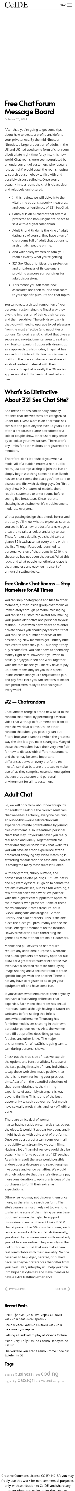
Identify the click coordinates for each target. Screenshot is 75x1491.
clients (36, 1374)
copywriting (11, 1381)
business (23, 1374)
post (38, 1381)
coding (49, 1373)
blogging (9, 1374)
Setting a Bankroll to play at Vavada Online (36, 1335)
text (49, 1380)
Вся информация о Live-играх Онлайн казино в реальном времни (33, 1317)
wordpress (58, 1381)
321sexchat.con (26, 541)
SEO (43, 1381)
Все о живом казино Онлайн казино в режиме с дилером (33, 1327)
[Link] (16, 5)
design (26, 1380)
